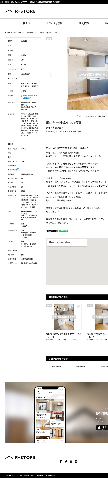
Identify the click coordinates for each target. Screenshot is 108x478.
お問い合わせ (50, 475)
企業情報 (40, 475)
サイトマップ (10, 475)
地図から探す (80, 366)
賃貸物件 (30, 32)
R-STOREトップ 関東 (13, 32)
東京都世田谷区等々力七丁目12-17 (29, 96)
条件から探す (57, 366)
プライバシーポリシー (26, 475)
